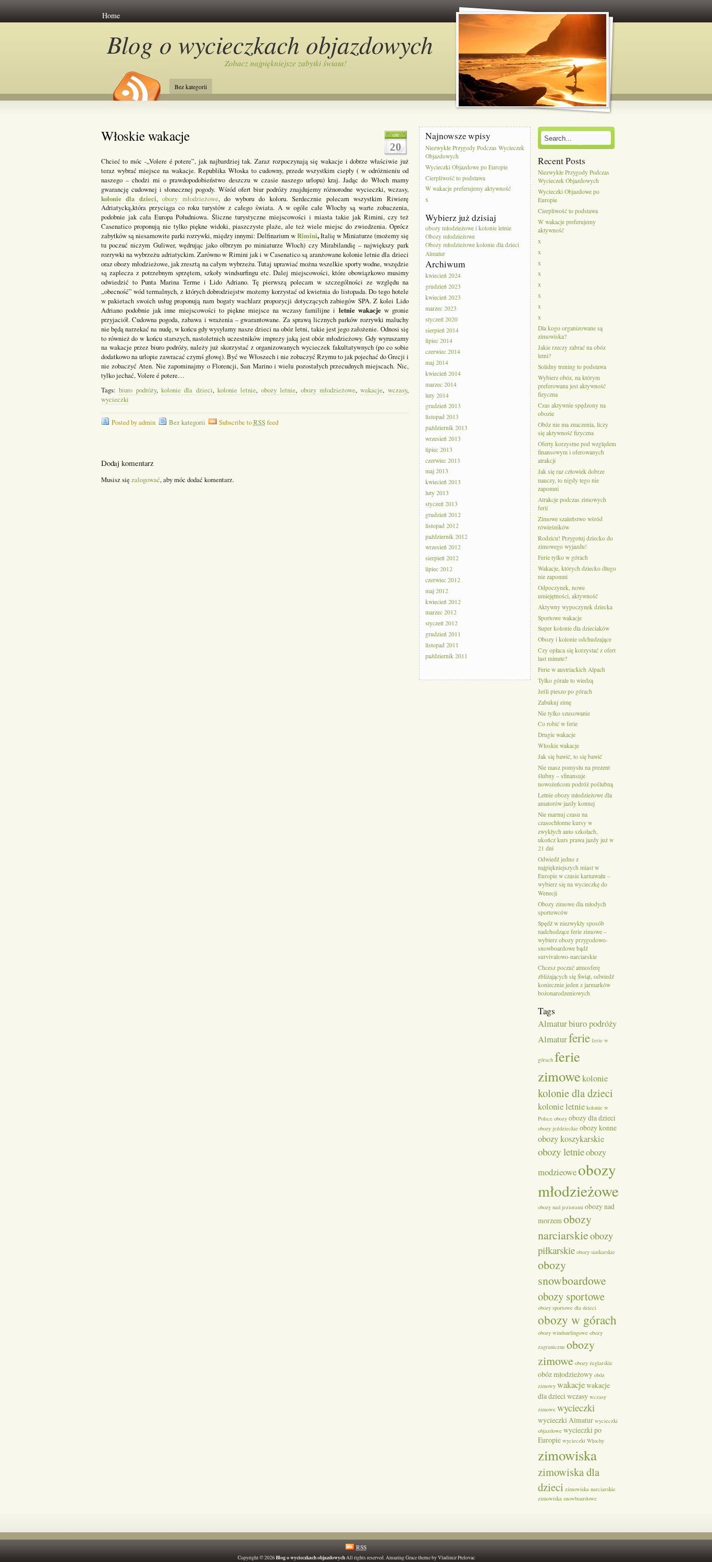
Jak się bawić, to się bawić (570, 756)
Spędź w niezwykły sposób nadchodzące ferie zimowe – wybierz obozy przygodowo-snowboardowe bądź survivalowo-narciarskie (573, 940)
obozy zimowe (566, 1352)
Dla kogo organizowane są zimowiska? (570, 332)
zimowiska (567, 1455)
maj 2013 (436, 471)
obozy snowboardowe (572, 1272)
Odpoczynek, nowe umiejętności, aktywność (568, 592)
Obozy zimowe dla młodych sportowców (572, 908)
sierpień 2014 (442, 330)
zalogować (145, 479)
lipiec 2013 (438, 449)
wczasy (397, 390)
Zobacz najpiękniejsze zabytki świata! (286, 63)
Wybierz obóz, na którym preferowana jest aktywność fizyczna (572, 386)
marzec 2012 (441, 613)
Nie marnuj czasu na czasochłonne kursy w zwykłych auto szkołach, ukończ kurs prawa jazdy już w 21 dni (575, 831)
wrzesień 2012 (443, 547)
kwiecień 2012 (443, 602)
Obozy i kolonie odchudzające (574, 640)
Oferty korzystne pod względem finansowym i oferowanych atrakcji (577, 452)
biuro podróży (137, 390)
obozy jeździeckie (558, 1128)
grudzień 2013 (443, 406)
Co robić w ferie (558, 724)
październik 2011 (446, 656)
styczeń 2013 (441, 504)
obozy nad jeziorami (560, 1207)
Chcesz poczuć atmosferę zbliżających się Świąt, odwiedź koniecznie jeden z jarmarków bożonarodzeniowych (576, 981)
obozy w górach (577, 1320)
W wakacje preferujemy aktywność (468, 189)
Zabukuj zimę (554, 702)
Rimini (307, 235)
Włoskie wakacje (145, 135)
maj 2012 (436, 591)
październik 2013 (446, 428)
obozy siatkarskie (595, 1252)
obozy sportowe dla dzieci (567, 1307)
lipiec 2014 (438, 341)
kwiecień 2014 (443, 373)
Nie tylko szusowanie (564, 713)
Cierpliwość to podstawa (455, 178)
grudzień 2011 (443, 634)
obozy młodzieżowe (190, 198)
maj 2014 (436, 362)
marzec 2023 (441, 308)
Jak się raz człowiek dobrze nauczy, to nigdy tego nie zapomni (571, 480)
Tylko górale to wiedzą (565, 680)
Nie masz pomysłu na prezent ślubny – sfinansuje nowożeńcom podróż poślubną (575, 776)
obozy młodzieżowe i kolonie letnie (468, 228)
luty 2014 (437, 395)
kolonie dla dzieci (187, 390)
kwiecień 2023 (443, 297)
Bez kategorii (191, 87)
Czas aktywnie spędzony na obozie (572, 409)
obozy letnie (278, 390)
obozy (560, 1118)
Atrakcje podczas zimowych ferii (572, 504)
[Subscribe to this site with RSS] (136, 82)
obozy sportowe (571, 1296)
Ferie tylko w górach (563, 557)
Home (111, 15)
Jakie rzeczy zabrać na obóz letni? (572, 351)
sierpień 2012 (442, 558)
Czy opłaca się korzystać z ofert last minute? (577, 654)
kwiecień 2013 (443, 482)
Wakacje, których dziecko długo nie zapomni (577, 572)
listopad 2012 (442, 526)
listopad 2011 (442, 645)
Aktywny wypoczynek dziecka (575, 607)
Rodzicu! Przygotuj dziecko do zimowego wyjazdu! (575, 542)
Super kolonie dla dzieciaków (573, 629)
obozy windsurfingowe (563, 1332)
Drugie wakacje (556, 735)
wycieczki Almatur (565, 1420)
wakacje (371, 390)
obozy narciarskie (565, 1227)
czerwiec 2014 (442, 352)
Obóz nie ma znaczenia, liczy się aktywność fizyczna (573, 429)
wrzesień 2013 (443, 438)
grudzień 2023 (443, 286)
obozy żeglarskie (593, 1363)
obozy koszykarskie (571, 1139)
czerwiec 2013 (442, 460)
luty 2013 (437, 493)
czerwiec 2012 (442, 580)
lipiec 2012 (438, 569)
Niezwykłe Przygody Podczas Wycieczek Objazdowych (474, 152)
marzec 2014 (441, 384)
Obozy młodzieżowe (450, 236)
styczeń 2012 (441, 624)
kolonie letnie (236, 390)
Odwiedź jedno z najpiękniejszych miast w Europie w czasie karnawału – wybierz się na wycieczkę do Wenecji (574, 876)
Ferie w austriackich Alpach (571, 669)
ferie (579, 1038)
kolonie (595, 1078)
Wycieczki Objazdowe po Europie (466, 167)
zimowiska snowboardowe (567, 1498)
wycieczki (115, 399)
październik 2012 (446, 536)
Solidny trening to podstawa (572, 367)
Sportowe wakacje (560, 618)
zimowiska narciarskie (590, 1489)
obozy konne (598, 1128)
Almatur (552, 1023)
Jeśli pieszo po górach (565, 691)
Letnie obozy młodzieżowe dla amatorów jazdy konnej (575, 799)
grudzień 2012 (443, 515)
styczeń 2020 (441, 319)
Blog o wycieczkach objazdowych (270, 44)
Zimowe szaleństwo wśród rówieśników (570, 523)
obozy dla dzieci (592, 1118)
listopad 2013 (442, 417)
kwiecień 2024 (443, 276)
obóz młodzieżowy (565, 1374)
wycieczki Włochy (583, 1440)
